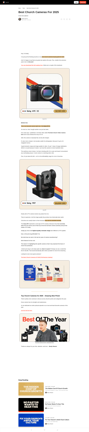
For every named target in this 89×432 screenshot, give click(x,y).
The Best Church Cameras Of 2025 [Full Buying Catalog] (36, 257)
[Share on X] (64, 19)
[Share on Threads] (67, 19)
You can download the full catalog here (32, 65)
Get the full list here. (26, 310)
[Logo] (4, 2)
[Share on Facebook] (61, 19)
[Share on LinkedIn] (70, 19)
